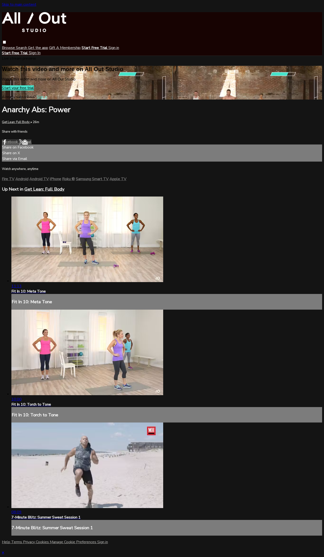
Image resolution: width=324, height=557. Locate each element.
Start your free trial (18, 88)
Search (22, 47)
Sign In (35, 53)
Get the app (38, 47)
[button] (4, 42)
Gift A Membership (65, 47)
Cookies (43, 542)
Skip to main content (19, 4)
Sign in (113, 47)
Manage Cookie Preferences (73, 542)
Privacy (29, 542)
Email (27, 141)
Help (6, 542)
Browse (9, 47)
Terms (17, 542)
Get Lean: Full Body (16, 122)
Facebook (10, 141)
